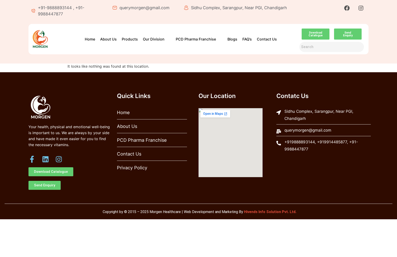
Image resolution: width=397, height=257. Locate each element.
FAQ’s (247, 39)
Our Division (153, 39)
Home (90, 39)
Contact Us (267, 39)
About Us (108, 39)
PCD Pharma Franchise (196, 39)
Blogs (232, 39)
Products (130, 39)
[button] (156, 39)
